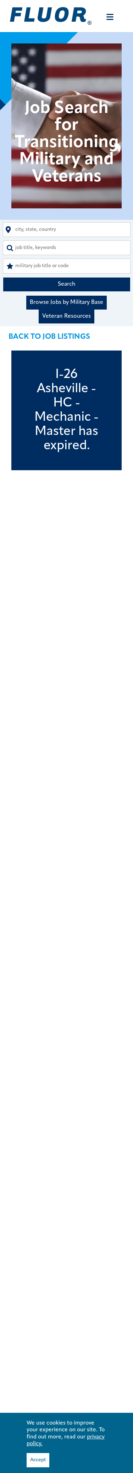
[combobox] (67, 229)
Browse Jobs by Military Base (66, 302)
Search (67, 284)
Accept (38, 1460)
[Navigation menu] (109, 16)
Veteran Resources (66, 316)
